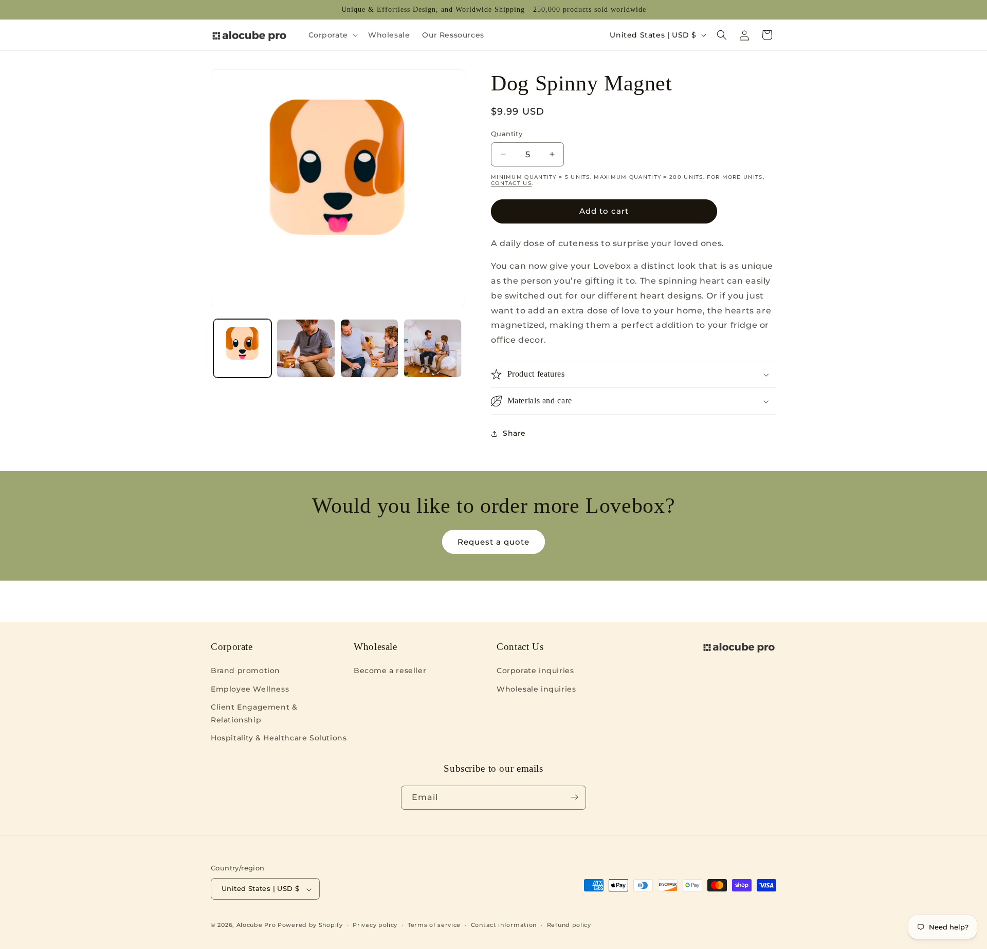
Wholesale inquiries (536, 688)
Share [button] (514, 433)
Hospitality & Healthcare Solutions (278, 737)
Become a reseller (390, 670)
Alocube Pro (256, 925)
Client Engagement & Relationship (254, 713)
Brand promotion (245, 670)
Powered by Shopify (310, 925)
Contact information (504, 924)
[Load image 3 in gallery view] (369, 348)
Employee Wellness (250, 688)
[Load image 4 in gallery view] (433, 348)
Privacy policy (375, 924)
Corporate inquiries (535, 670)
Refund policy (569, 924)
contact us (511, 183)
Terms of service (434, 924)
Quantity (506, 133)
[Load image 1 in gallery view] (242, 348)
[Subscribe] (574, 797)
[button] (332, 35)
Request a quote (493, 542)
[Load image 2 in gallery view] (306, 348)
